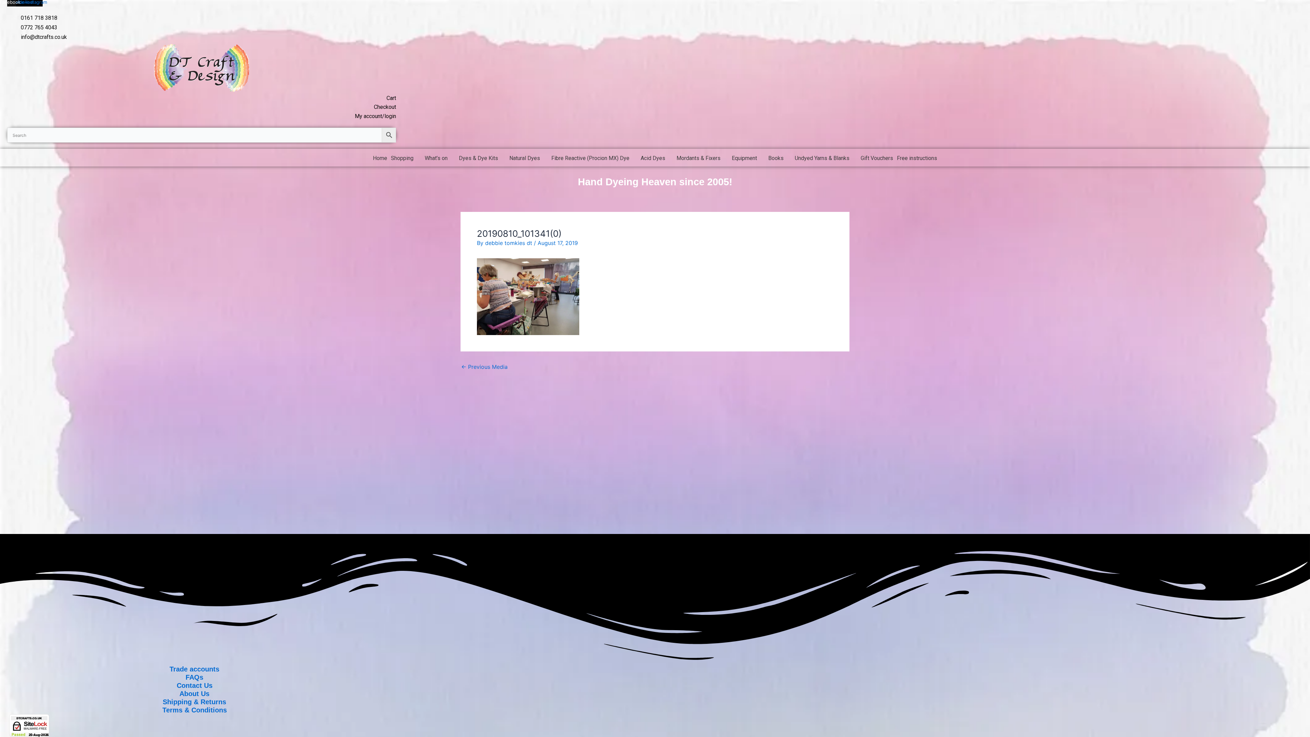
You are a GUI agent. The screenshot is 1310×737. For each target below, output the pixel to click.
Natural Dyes (524, 158)
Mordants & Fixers (698, 158)
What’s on (436, 158)
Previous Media (484, 367)
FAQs (194, 677)
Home (380, 158)
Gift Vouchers (877, 158)
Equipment (744, 158)
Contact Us (195, 685)
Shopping (402, 158)
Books (776, 158)
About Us (194, 693)
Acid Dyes (653, 158)
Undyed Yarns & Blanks (822, 158)
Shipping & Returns (194, 702)
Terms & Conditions (194, 710)
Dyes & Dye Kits (478, 158)
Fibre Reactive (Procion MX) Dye (590, 158)
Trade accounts (194, 669)
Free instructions (917, 158)
